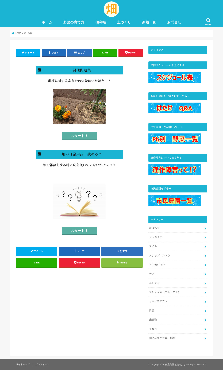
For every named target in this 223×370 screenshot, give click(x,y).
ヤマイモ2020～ (158, 301)
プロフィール (42, 364)
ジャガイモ (155, 237)
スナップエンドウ (159, 255)
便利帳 (100, 22)
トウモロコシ (157, 264)
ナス (151, 273)
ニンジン (154, 282)
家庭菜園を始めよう (175, 364)
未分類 (153, 319)
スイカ (153, 246)
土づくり (124, 22)
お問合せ (174, 22)
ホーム (47, 22)
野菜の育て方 (73, 22)
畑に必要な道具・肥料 (162, 338)
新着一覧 (149, 22)
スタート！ (79, 136)
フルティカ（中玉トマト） (164, 292)
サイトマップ (23, 364)
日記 (151, 310)
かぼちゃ (154, 227)
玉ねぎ (153, 328)
